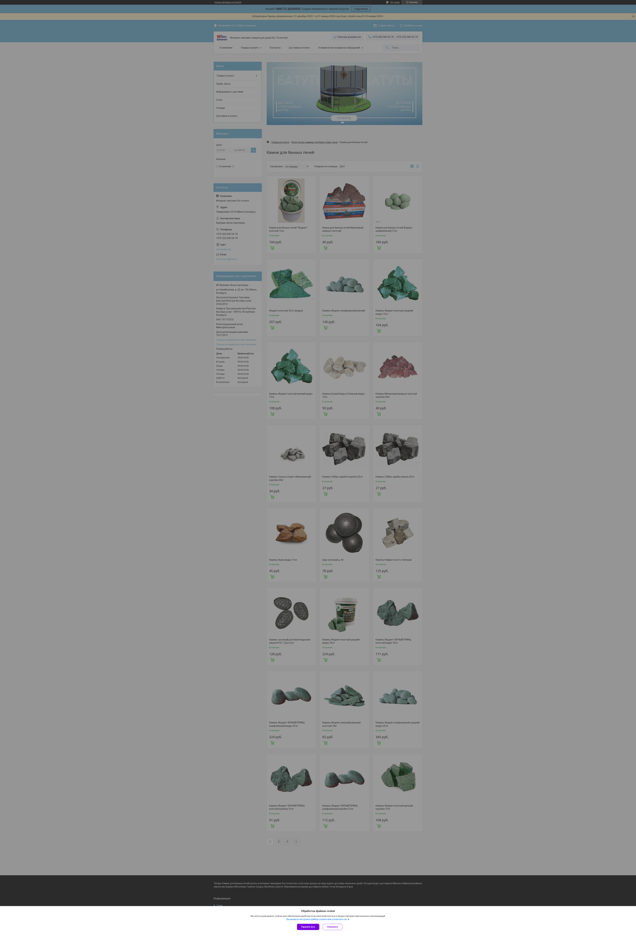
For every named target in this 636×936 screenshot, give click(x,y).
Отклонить (332, 927)
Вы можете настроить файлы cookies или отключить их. (317, 919)
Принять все (308, 927)
